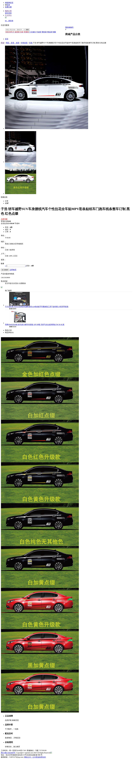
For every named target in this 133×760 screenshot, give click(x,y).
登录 (8, 5)
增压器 (49, 32)
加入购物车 (5, 270)
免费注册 (8, 7)
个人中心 (8, 15)
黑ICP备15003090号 (8, 753)
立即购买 (13, 270)
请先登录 (8, 13)
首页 (6, 39)
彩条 (31, 43)
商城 (2, 43)
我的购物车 (69, 27)
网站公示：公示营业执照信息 (35, 757)
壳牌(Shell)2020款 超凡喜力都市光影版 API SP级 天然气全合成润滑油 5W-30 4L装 (34, 324)
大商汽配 (4, 219)
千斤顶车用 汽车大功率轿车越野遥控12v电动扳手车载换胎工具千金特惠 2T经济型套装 (36, 307)
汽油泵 (38, 32)
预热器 (44, 32)
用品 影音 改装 (12, 43)
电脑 (54, 32)
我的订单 (8, 11)
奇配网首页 (9, 3)
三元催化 (32, 32)
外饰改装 (24, 43)
